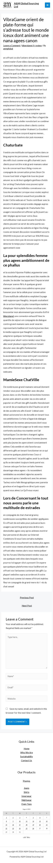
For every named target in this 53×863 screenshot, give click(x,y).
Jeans (26, 788)
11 (26, 821)
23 (13, 828)
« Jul (24, 837)
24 (19, 828)
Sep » (28, 837)
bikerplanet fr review (32, 45)
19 (33, 825)
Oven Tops (26, 804)
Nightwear (26, 800)
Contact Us (26, 760)
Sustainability (26, 756)
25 (26, 828)
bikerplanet (8, 316)
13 (40, 821)
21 (46, 825)
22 (6, 828)
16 (13, 825)
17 (19, 825)
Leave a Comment (11, 45)
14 (46, 821)
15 (6, 825)
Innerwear (26, 796)
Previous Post (27, 597)
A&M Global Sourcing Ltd (26, 5)
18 (26, 825)
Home (26, 748)
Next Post (27, 605)
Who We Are (26, 752)
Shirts (26, 792)
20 (40, 825)
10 (19, 821)
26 (33, 828)
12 (33, 821)
